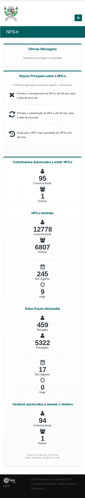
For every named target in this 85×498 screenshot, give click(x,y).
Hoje (42, 296)
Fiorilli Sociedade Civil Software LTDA (51, 479)
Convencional (42, 183)
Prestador (42, 347)
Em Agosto (42, 278)
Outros (42, 201)
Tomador (42, 329)
